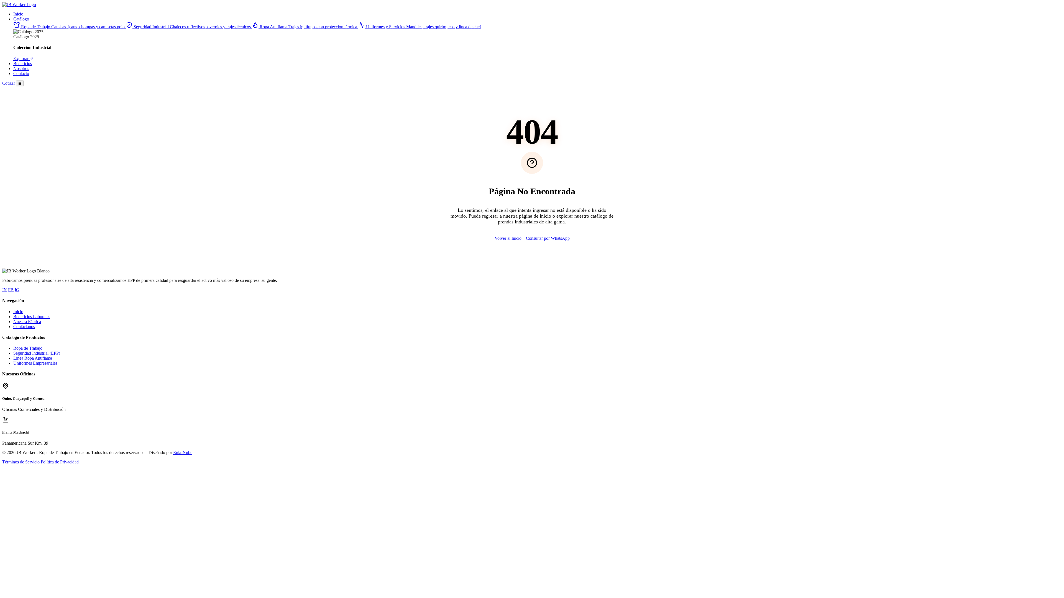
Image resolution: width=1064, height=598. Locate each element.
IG (17, 289)
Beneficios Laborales (31, 316)
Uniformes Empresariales (35, 363)
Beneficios (22, 63)
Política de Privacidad (60, 462)
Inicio (18, 14)
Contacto (21, 73)
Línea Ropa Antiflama (32, 358)
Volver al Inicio (508, 238)
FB (11, 289)
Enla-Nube (182, 452)
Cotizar (9, 83)
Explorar (21, 58)
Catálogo (21, 19)
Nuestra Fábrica (27, 321)
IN (4, 289)
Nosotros (21, 68)
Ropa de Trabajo (27, 348)
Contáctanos (24, 326)
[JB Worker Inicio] (19, 4)
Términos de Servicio (21, 462)
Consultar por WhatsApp (548, 238)
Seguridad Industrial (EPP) (36, 353)
